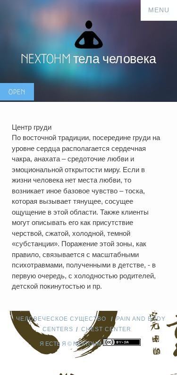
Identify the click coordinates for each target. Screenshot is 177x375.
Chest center (106, 329)
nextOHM (87, 344)
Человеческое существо (62, 319)
